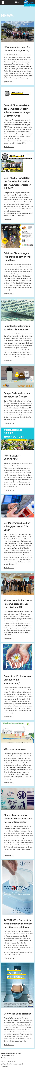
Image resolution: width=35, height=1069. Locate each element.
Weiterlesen (9, 82)
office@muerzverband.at (14, 1064)
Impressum (5, 1066)
